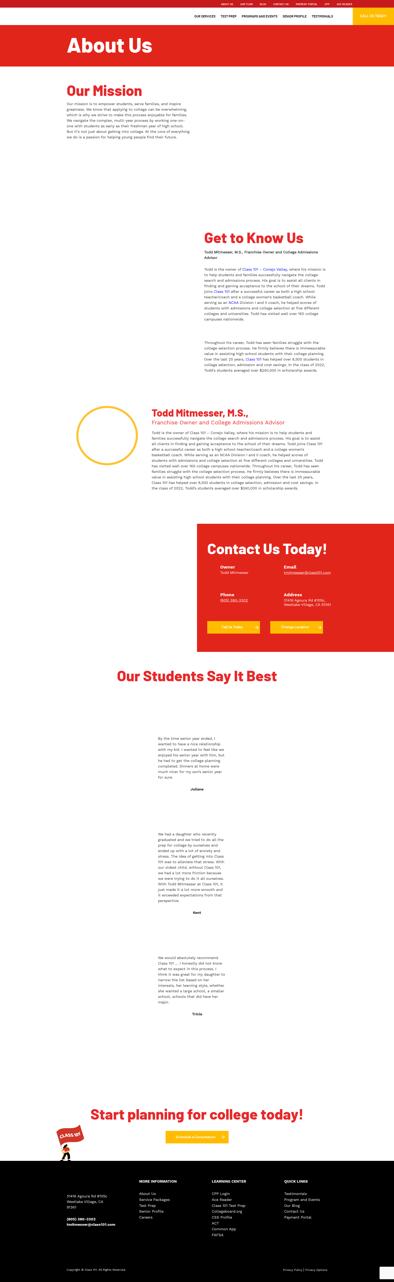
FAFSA (217, 1235)
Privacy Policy (293, 1270)
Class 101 (250, 269)
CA (317, 604)
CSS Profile (222, 1217)
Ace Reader (222, 1200)
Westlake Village (298, 604)
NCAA (233, 302)
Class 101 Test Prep (228, 1206)
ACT (215, 1223)
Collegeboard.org (227, 1211)
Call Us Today (232, 627)
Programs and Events (259, 16)
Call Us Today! (373, 16)
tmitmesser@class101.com (307, 572)
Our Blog (292, 1206)
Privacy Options (316, 1270)
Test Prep (229, 16)
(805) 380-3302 (234, 600)
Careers (145, 1217)
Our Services (204, 16)
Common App (224, 1229)
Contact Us (281, 4)
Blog (263, 4)
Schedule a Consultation (195, 1137)
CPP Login (221, 1194)
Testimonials (322, 16)
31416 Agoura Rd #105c (304, 600)
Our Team (246, 4)
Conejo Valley (275, 269)
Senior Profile (295, 16)
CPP (327, 4)
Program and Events (302, 1200)
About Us (227, 4)
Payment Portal (306, 4)
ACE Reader (344, 4)
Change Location (295, 627)
